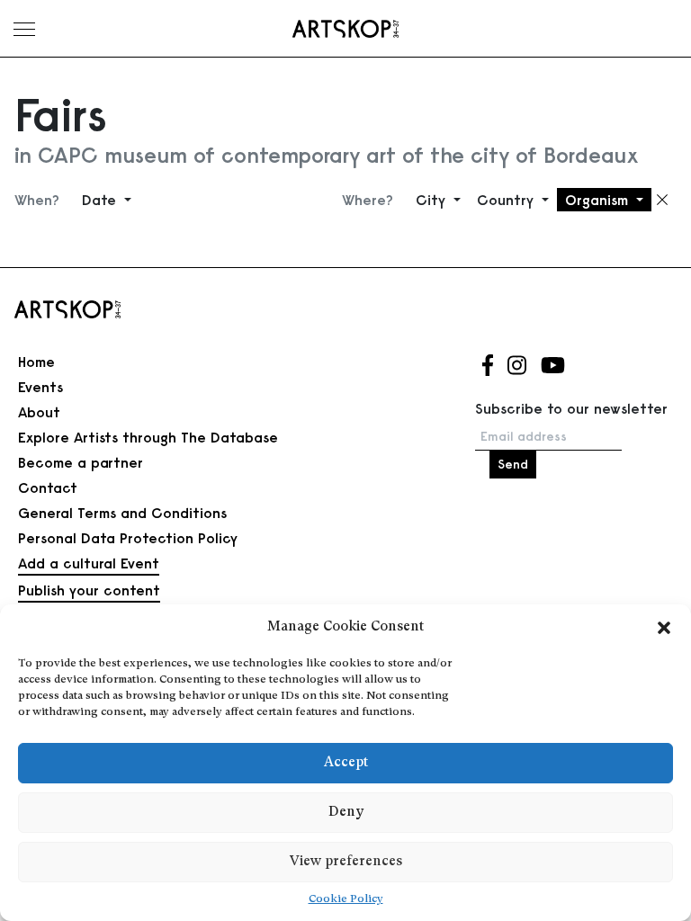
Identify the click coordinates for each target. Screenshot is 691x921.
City (433, 200)
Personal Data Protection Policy (128, 538)
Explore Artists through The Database (148, 437)
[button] (664, 628)
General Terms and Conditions (122, 513)
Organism (599, 200)
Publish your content (89, 590)
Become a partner (80, 462)
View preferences (346, 862)
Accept (346, 763)
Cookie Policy (346, 899)
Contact (47, 487)
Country (507, 200)
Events (40, 387)
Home (36, 362)
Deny (345, 812)
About (39, 412)
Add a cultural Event (88, 563)
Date (101, 200)
